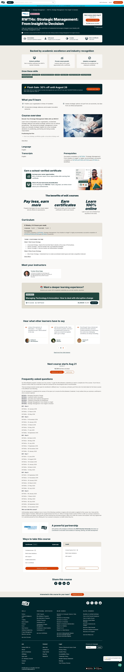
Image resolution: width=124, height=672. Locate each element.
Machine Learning (26, 634)
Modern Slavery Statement (66, 658)
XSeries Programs (41, 620)
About (23, 649)
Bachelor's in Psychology (63, 617)
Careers (24, 661)
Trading (23, 619)
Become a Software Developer (90, 629)
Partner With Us (26, 647)
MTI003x (87, 160)
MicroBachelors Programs (43, 618)
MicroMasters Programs (43, 616)
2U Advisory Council (27, 658)
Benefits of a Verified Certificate (91, 614)
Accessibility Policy (64, 654)
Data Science (25, 628)
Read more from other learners (62, 352)
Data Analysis (25, 621)
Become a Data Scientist (89, 627)
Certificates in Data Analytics (44, 628)
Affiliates (24, 654)
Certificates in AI (41, 622)
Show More (25, 140)
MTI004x (95, 160)
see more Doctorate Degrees (64, 636)
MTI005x (82, 156)
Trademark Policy (63, 656)
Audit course (99, 27)
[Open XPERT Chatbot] (119, 664)
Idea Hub (45, 647)
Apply (99, 647)
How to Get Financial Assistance (91, 616)
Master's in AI (60, 628)
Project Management (27, 632)
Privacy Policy (62, 649)
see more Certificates (42, 633)
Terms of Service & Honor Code (67, 647)
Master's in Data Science (63, 630)
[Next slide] (65, 348)
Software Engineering (27, 630)
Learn (9, 2)
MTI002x (81, 160)
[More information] (38, 91)
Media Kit (45, 656)
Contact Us (46, 649)
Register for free (118, 2)
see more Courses (26, 637)
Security (45, 654)
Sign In (110, 2)
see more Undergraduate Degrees (65, 633)
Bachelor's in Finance (62, 619)
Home (23, 10)
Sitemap (61, 661)
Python (23, 614)
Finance (24, 624)
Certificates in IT (41, 630)
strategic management (39, 10)
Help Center (46, 652)
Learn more (82, 5)
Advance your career (92, 20)
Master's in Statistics (62, 626)
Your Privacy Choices (64, 663)
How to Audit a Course (88, 618)
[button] (53, 2)
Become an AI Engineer (89, 631)
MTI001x (75, 160)
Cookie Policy (62, 652)
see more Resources (88, 634)
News (23, 663)
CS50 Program (40, 614)
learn (28, 10)
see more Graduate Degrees (64, 634)
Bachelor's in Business (62, 621)
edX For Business (103, 2)
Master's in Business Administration (65, 624)
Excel (23, 626)
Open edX (24, 656)
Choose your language (92, 644)
